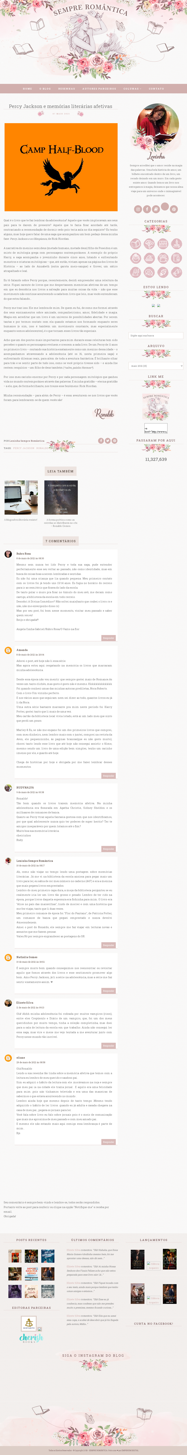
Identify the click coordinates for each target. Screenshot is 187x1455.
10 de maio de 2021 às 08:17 (30, 865)
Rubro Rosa (23, 553)
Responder (108, 637)
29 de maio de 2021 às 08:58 (30, 1062)
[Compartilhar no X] (108, 441)
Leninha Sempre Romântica (34, 861)
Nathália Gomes (26, 957)
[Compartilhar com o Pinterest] (114, 441)
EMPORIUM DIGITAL (130, 1450)
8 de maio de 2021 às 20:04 (30, 654)
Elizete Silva (24, 1002)
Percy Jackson (23, 448)
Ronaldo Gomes (47, 448)
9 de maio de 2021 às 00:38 (30, 792)
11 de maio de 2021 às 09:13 (30, 1007)
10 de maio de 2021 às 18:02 (30, 961)
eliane (20, 1057)
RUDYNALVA (25, 787)
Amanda (22, 650)
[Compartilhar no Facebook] (101, 441)
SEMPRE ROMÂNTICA (98, 1450)
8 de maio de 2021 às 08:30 (30, 558)
